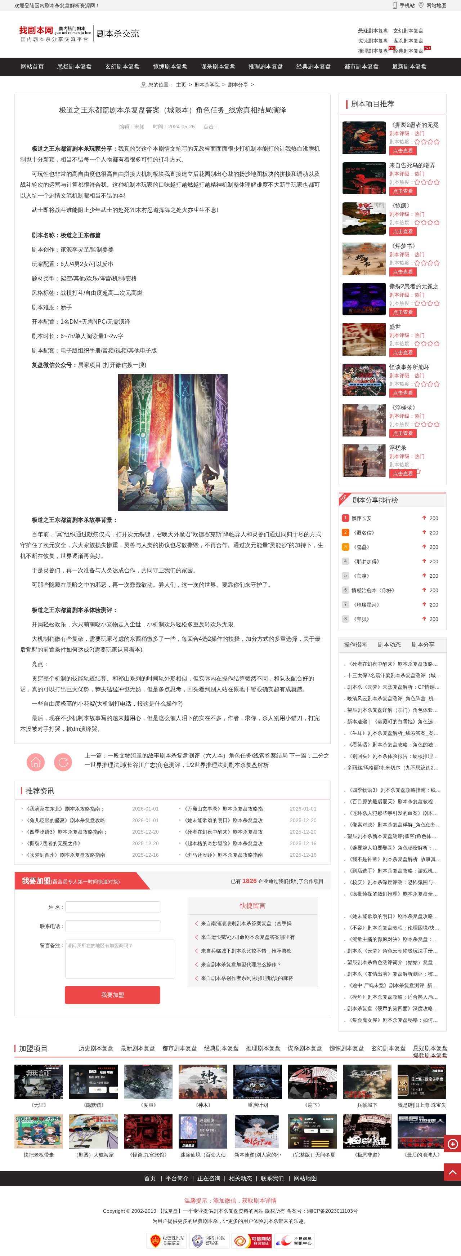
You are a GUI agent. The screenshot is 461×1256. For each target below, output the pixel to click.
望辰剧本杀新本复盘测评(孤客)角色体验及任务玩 (402, 836)
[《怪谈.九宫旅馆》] (148, 1131)
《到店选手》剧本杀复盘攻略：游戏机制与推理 (400, 871)
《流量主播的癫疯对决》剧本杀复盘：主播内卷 (400, 939)
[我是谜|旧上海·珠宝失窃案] (422, 1081)
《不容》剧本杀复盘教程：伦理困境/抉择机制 (398, 928)
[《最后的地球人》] (422, 1131)
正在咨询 (208, 1178)
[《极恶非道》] (367, 1131)
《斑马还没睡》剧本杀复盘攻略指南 (222, 855)
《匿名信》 (364, 533)
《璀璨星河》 (367, 605)
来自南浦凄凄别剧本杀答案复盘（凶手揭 (246, 923)
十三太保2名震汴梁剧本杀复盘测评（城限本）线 (401, 675)
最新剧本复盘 (409, 66)
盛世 (395, 327)
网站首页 (32, 66)
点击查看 (403, 151)
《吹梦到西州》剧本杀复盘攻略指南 (64, 855)
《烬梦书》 (403, 246)
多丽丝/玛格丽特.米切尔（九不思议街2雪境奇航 (400, 768)
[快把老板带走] (38, 1131)
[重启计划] (257, 1081)
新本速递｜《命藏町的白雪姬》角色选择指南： (400, 721)
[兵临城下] (367, 1081)
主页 (181, 85)
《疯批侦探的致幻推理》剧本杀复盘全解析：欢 (400, 894)
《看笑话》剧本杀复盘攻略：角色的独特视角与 (400, 744)
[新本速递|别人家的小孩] (257, 1131)
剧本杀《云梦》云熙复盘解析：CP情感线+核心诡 (402, 687)
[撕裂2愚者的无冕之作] (364, 299)
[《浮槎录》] (364, 420)
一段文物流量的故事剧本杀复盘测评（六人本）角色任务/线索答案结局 (198, 756)
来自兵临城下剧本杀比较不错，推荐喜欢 (246, 951)
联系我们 (272, 1178)
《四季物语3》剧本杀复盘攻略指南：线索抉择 (399, 790)
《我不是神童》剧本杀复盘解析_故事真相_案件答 (403, 859)
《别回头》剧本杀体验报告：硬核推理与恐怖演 (400, 756)
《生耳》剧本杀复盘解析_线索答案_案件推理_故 (402, 733)
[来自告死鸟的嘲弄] (364, 177)
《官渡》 (362, 576)
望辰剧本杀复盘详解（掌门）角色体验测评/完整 (401, 710)
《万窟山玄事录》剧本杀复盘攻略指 (222, 809)
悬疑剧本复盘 (373, 31)
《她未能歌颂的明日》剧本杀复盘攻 (222, 820)
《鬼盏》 (362, 547)
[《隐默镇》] (93, 1081)
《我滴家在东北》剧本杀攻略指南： (64, 809)
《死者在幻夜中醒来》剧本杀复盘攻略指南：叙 (400, 664)
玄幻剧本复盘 (408, 31)
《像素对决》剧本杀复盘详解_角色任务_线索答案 (403, 824)
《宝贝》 (362, 619)
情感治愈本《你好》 (374, 590)
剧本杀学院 (207, 85)
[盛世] (364, 339)
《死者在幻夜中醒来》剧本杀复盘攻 (222, 832)
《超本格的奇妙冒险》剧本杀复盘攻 (222, 843)
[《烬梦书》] (364, 258)
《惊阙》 (400, 206)
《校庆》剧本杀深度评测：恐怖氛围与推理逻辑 (400, 882)
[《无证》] (38, 1081)
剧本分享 (238, 85)
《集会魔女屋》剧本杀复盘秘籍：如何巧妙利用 (400, 1020)
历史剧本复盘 (38, 84)
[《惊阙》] (364, 218)
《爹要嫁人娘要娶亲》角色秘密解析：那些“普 (398, 848)
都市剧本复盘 (361, 66)
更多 (122, 84)
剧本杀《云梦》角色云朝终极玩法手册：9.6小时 (401, 951)
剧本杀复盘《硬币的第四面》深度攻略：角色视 (400, 1008)
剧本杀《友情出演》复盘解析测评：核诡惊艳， (400, 974)
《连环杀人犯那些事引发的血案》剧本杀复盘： (400, 813)
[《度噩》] (148, 1081)
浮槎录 (398, 448)
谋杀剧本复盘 (408, 41)
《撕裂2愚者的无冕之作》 (53, 843)
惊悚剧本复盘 (373, 41)
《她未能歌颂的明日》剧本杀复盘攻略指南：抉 (400, 916)
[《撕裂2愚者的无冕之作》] (364, 137)
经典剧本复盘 (408, 51)
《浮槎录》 (403, 407)
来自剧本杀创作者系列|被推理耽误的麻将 (247, 978)
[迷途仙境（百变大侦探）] (203, 1131)
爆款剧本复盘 (86, 84)
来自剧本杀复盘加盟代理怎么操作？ (241, 964)
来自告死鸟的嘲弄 (412, 165)
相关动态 (240, 1178)
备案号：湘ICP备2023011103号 (322, 1211)
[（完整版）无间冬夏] (312, 1131)
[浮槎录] (364, 460)
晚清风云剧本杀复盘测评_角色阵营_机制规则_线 (402, 698)
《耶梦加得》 (367, 561)
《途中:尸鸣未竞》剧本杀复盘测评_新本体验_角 (401, 985)
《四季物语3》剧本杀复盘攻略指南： (66, 832)
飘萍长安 (362, 518)
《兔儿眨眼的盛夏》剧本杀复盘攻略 (64, 820)
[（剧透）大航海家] (93, 1131)
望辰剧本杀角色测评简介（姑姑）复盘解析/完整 (401, 962)
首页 (150, 1178)
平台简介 (177, 1178)
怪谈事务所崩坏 (409, 367)
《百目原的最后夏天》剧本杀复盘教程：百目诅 (400, 801)
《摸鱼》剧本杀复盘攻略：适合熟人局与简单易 (400, 997)
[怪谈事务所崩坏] (364, 379)
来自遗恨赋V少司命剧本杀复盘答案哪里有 (248, 937)
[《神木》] (203, 1081)
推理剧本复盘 (373, 51)
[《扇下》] (312, 1081)
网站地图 (305, 1178)
